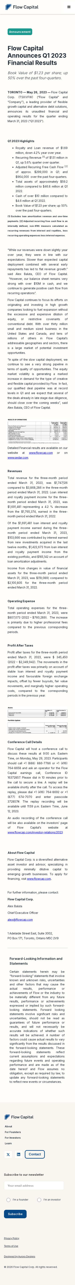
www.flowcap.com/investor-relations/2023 (35, 832)
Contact (35, 1154)
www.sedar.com (18, 457)
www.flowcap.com (41, 452)
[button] (69, 7)
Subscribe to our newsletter (24, 1174)
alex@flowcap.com (20, 919)
